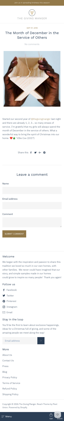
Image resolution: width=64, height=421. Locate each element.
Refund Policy (9, 388)
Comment (7, 214)
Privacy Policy (9, 377)
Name (5, 183)
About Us (7, 354)
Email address (10, 198)
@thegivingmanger (41, 118)
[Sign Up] (41, 340)
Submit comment (14, 234)
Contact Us (8, 360)
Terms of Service (11, 383)
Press (5, 366)
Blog (4, 371)
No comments (32, 44)
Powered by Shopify (18, 407)
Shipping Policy (10, 394)
